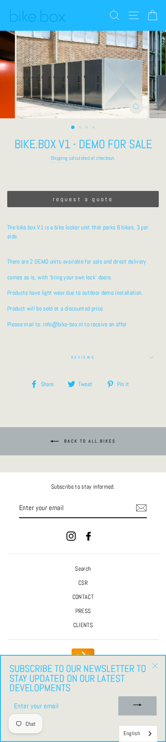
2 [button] (81, 128)
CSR (83, 583)
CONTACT (83, 597)
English (131, 733)
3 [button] (88, 128)
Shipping (59, 158)
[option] (83, 74)
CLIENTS (83, 625)
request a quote (83, 199)
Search (83, 568)
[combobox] (138, 733)
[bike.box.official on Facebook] (88, 536)
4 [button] (94, 128)
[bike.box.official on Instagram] (71, 536)
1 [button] (73, 128)
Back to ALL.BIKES (89, 441)
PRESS (83, 611)
